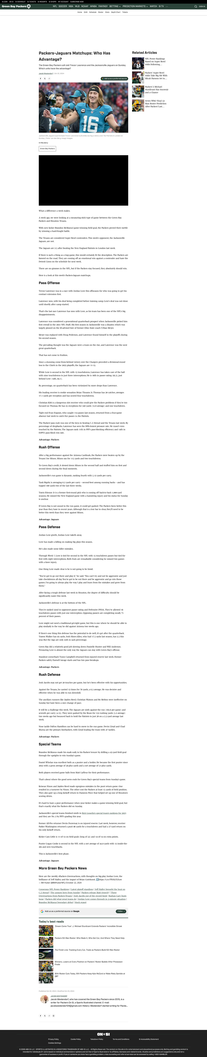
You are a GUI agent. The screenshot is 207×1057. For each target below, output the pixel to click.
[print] (53, 1015)
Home (79, 12)
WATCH (153, 6)
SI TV (161, 6)
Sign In (202, 6)
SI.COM (4, 2)
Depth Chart (115, 12)
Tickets (125, 12)
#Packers (62, 876)
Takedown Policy (96, 1039)
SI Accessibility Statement (149, 1039)
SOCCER (63, 6)
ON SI (11, 2)
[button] (115, 6)
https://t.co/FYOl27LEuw (110, 879)
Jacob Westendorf (46, 74)
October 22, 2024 (73, 882)
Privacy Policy (53, 1039)
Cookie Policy (76, 1039)
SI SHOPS (52, 2)
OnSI (85, 12)
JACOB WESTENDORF (59, 996)
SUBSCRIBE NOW (77, 2)
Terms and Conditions (121, 1039)
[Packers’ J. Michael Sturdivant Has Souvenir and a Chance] (150, 91)
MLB (77, 6)
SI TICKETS (31, 2)
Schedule (92, 12)
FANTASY (103, 6)
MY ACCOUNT (63, 2)
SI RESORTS (42, 2)
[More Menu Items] (167, 6)
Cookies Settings (54, 1043)
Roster (100, 12)
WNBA (93, 6)
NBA (71, 6)
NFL (55, 6)
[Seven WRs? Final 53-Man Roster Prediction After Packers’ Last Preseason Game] (150, 105)
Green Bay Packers (47, 149)
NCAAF (84, 6)
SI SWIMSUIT (20, 2)
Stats (107, 12)
